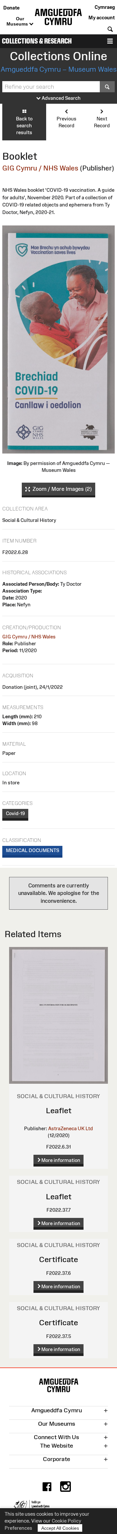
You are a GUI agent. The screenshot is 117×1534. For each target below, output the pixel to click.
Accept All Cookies (60, 1528)
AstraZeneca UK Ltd (70, 1128)
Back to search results (24, 125)
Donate (11, 7)
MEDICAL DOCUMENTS (32, 850)
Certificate (58, 1259)
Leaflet (59, 1110)
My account (101, 17)
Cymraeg (105, 7)
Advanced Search (61, 98)
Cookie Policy (66, 1521)
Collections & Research (37, 41)
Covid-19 (15, 813)
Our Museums (17, 21)
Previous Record (66, 122)
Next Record (102, 122)
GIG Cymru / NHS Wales (40, 168)
